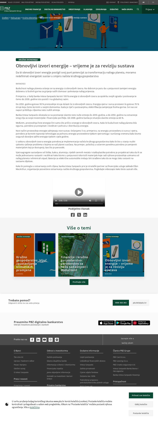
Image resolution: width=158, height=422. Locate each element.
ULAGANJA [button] (87, 9)
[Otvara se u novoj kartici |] (73, 215)
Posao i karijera (20, 365)
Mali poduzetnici (27, 2)
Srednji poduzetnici (43, 2)
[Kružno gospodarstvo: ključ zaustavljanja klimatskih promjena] (34, 255)
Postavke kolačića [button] (141, 413)
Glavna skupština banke (57, 361)
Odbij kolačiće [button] (141, 404)
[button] (155, 390)
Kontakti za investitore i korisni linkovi (59, 377)
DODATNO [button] (114, 9)
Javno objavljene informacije (58, 372)
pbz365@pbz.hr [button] (140, 303)
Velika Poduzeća (57, 2)
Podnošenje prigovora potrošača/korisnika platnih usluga (94, 381)
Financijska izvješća (55, 368)
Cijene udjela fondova (89, 372)
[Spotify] (57, 340)
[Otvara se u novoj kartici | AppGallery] (141, 322)
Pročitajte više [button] (79, 282)
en (153, 2)
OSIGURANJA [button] (101, 9)
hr (143, 2)
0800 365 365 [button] (121, 302)
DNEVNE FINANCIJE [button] (33, 9)
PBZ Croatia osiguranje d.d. (124, 365)
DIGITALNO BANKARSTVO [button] (54, 9)
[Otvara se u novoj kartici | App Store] (106, 322)
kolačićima (35, 407)
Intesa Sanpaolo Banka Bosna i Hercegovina (125, 369)
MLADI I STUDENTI (14, 2)
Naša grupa (15, 17)
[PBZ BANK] (10, 9)
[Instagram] (51, 340)
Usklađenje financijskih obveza (92, 361)
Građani (5, 17)
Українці (71, 2)
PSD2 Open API (86, 386)
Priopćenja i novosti (22, 385)
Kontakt (112, 2)
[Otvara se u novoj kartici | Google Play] (123, 322)
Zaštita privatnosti (87, 368)
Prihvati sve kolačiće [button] (141, 395)
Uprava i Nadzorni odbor (24, 361)
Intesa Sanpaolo (86, 365)
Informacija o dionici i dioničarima (61, 365)
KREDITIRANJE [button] (74, 9)
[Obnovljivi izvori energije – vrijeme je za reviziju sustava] (123, 255)
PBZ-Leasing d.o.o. (120, 361)
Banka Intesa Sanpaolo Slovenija (126, 375)
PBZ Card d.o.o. (119, 357)
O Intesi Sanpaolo (21, 372)
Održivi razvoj (19, 368)
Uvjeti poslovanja (87, 357)
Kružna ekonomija (29, 17)
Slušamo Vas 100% (87, 376)
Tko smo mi (18, 357)
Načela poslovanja (54, 357)
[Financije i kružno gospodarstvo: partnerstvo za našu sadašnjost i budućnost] (79, 255)
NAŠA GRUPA (127, 9)
